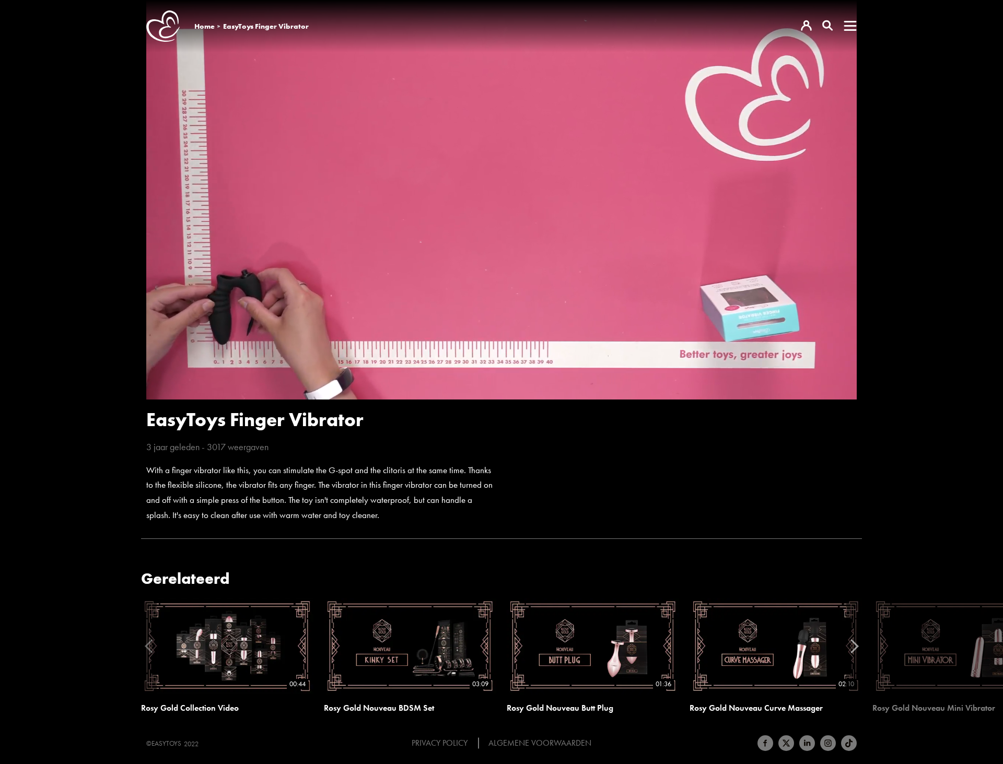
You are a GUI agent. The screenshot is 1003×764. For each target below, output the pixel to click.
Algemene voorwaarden (539, 743)
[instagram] (828, 743)
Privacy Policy (440, 743)
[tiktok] (849, 743)
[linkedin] (807, 743)
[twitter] (786, 743)
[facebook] (765, 743)
